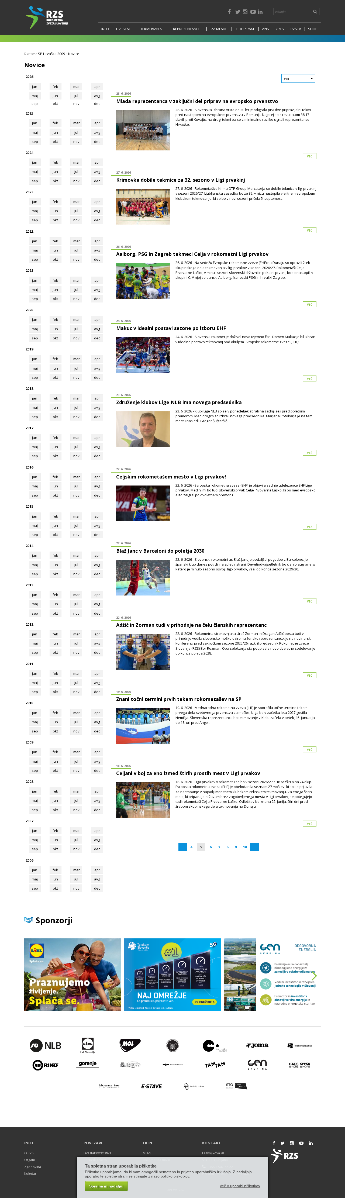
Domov (29, 53)
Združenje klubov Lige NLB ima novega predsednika (179, 402)
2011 (29, 663)
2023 (29, 192)
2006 (29, 860)
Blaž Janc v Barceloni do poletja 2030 (160, 551)
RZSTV (296, 29)
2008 (29, 781)
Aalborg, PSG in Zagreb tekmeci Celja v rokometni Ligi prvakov (192, 254)
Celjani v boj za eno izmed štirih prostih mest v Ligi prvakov (188, 773)
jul (76, 95)
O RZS (28, 1153)
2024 (29, 152)
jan (34, 86)
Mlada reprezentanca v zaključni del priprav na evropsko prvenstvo (197, 101)
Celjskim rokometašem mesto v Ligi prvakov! (171, 476)
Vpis (265, 29)
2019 (29, 349)
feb (55, 86)
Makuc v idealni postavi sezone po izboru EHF (171, 328)
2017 (29, 427)
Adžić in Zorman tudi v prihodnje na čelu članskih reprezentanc (191, 625)
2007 (29, 820)
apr (97, 86)
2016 (29, 467)
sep (35, 141)
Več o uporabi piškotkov (240, 1186)
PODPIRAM (245, 29)
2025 (29, 113)
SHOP (313, 29)
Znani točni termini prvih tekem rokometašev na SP (179, 699)
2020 (29, 309)
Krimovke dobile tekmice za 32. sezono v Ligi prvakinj (180, 180)
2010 (29, 702)
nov (76, 141)
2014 (29, 545)
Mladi (147, 1153)
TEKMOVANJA (151, 29)
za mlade (219, 29)
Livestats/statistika (97, 1153)
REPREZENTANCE (186, 29)
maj (35, 95)
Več (309, 156)
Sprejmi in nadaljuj (106, 1186)
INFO (105, 29)
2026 (29, 76)
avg (97, 95)
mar (76, 86)
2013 (29, 585)
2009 (29, 742)
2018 (29, 388)
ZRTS (279, 29)
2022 (29, 231)
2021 (29, 270)
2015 (29, 506)
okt (55, 141)
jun (55, 95)
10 (245, 847)
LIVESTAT (123, 29)
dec (97, 141)
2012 (29, 624)
